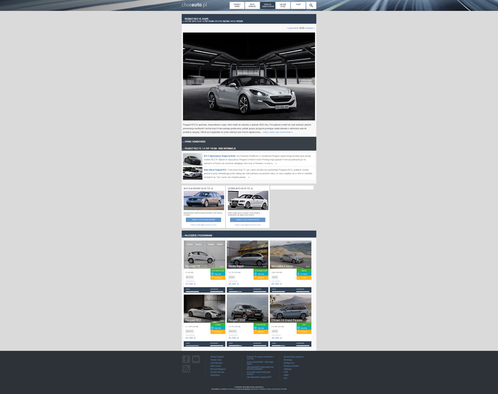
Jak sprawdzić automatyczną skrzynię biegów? (260, 368)
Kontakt (284, 389)
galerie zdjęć (283, 5)
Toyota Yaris (216, 360)
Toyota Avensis (217, 372)
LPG (286, 372)
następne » (310, 28)
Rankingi (288, 360)
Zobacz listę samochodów (203, 220)
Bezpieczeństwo (291, 366)
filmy (298, 4)
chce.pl (194, 3)
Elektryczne (289, 363)
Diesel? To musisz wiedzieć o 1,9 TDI (260, 358)
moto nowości (252, 5)
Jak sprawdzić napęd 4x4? (259, 377)
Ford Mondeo (216, 363)
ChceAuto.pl (231, 389)
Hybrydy (287, 369)
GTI (285, 378)
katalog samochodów (268, 5)
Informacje (276, 389)
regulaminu (255, 389)
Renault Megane (218, 369)
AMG (286, 375)
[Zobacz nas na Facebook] (186, 363)
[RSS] (186, 372)
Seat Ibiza (215, 375)
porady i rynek (237, 5)
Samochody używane (294, 357)
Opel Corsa (215, 366)
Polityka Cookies (266, 389)
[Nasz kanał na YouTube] (195, 363)
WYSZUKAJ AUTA (210, 225)
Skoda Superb (217, 357)
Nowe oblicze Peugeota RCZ (215, 170)
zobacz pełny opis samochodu (277, 132)
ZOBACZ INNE (195, 225)
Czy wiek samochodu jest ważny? (258, 373)
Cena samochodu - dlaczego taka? (260, 363)
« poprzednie (293, 28)
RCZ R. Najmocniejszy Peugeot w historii (219, 156)
